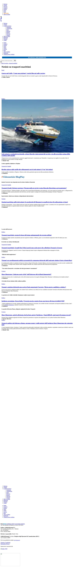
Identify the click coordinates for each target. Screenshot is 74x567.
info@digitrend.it (17, 540)
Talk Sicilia (6, 13)
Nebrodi (5, 39)
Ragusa (8, 32)
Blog (4, 50)
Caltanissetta (9, 28)
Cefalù (5, 40)
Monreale (5, 37)
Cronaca (5, 8)
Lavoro (5, 49)
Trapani (8, 35)
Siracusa (5, 6)
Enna (7, 29)
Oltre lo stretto (6, 14)
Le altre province (7, 26)
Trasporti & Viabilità (6, 166)
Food (4, 12)
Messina (8, 31)
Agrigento (8, 27)
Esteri (3, 70)
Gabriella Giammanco (9, 304)
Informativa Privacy (5, 544)
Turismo (3, 199)
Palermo (5, 4)
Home (4, 42)
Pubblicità (5, 53)
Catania (5, 5)
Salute (4, 48)
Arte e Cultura (6, 51)
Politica (5, 9)
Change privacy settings (8, 54)
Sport (4, 10)
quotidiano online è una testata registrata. (13, 523)
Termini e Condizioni (5, 542)
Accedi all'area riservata (37, 57)
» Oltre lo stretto (4, 63)
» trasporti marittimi (12, 63)
